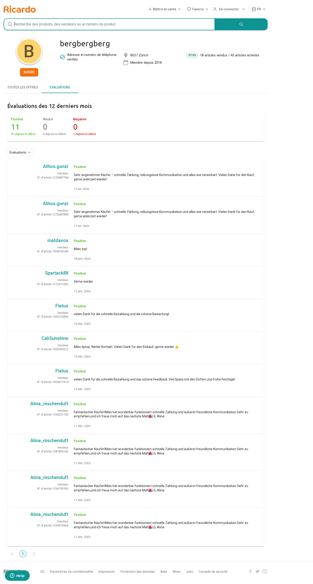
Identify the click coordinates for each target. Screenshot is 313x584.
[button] (165, 9)
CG (42, 571)
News (177, 571)
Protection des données (138, 571)
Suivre (29, 72)
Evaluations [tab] (60, 87)
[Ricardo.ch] (20, 9)
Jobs (189, 571)
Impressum (107, 571)
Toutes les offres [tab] (22, 87)
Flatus (61, 306)
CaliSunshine (54, 338)
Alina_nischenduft (49, 403)
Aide (163, 571)
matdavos (57, 240)
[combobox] (109, 24)
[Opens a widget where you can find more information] (17, 576)
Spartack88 (56, 273)
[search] (241, 24)
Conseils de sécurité (213, 571)
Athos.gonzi (55, 166)
